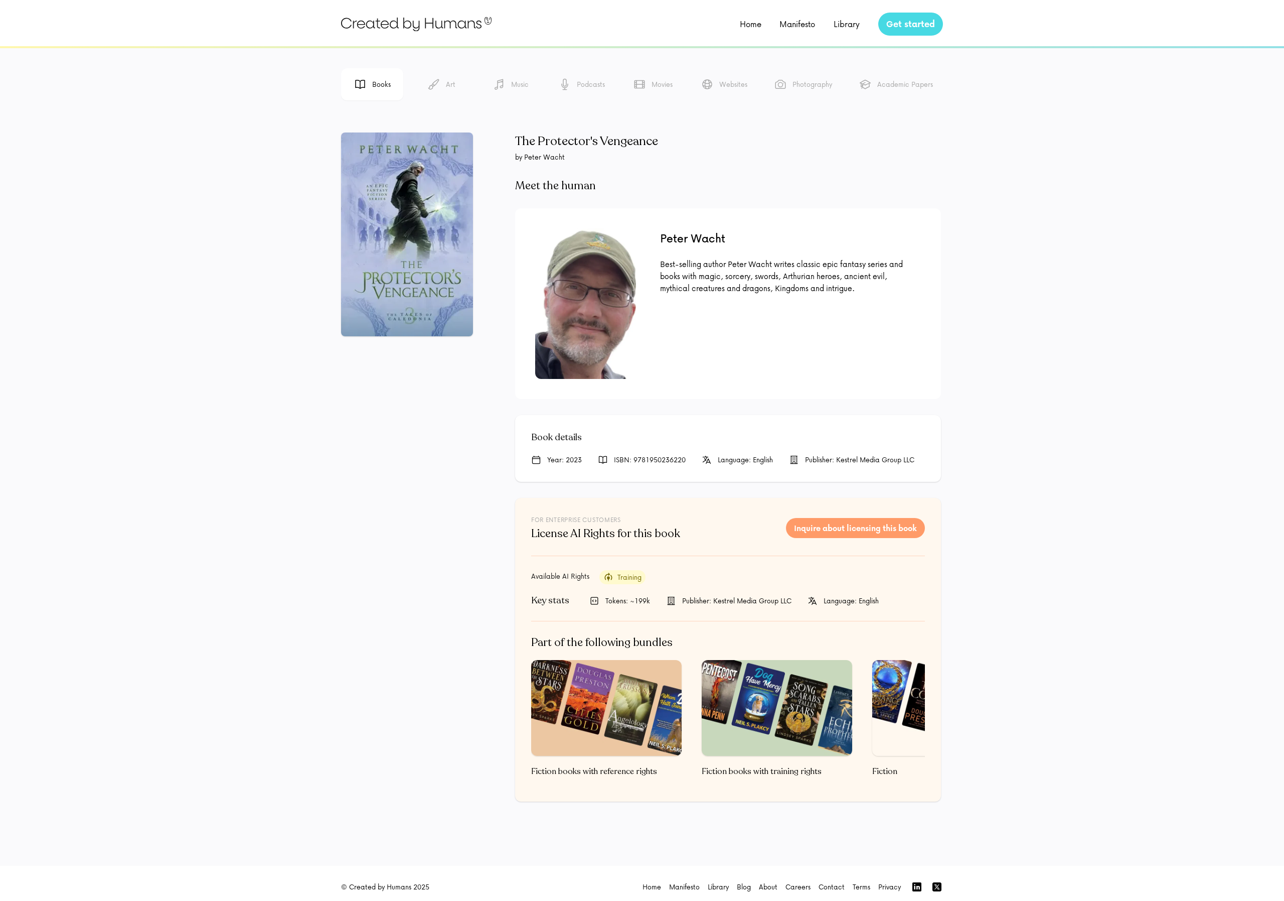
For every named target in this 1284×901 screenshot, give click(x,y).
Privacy (889, 886)
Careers (798, 886)
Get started (910, 24)
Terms (861, 886)
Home (750, 24)
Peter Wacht (692, 238)
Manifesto (797, 24)
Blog (744, 886)
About (768, 886)
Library (847, 24)
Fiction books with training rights (762, 771)
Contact (832, 886)
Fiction (884, 771)
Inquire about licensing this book (855, 528)
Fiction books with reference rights (594, 771)
